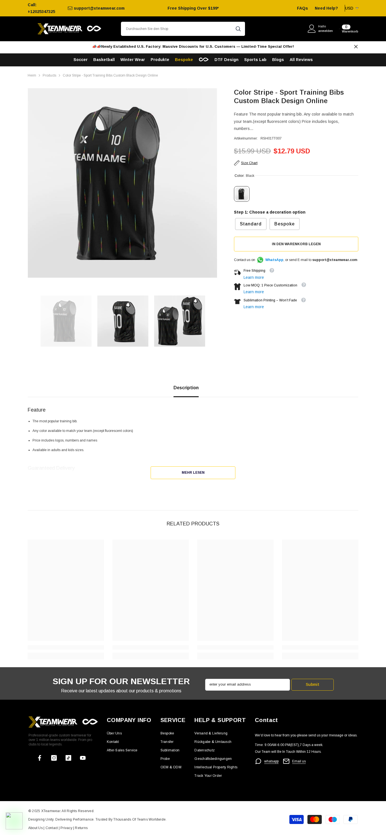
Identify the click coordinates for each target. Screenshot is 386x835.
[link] (66, 647)
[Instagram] (54, 758)
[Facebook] (39, 758)
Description (186, 387)
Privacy (66, 828)
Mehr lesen (193, 473)
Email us (299, 761)
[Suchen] (183, 29)
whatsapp (271, 761)
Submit (312, 684)
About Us (36, 828)
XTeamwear (50, 811)
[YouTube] (82, 758)
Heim (32, 75)
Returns (81, 828)
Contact (51, 828)
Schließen (356, 46)
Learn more (254, 277)
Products (49, 75)
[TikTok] (68, 758)
